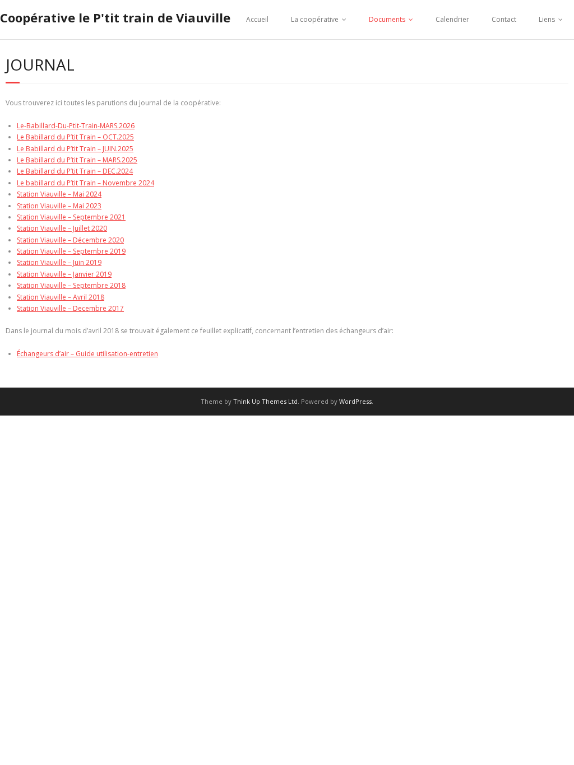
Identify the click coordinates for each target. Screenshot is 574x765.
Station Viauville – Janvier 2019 (64, 274)
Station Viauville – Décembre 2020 (70, 240)
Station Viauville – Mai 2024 (59, 194)
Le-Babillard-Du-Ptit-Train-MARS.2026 (76, 125)
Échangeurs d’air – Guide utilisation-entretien (87, 353)
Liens (547, 19)
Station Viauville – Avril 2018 (60, 297)
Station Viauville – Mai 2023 (59, 206)
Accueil (257, 19)
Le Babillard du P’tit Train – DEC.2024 (75, 171)
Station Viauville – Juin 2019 (59, 262)
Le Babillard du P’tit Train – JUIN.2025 (75, 148)
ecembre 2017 (101, 308)
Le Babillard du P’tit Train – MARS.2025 (77, 160)
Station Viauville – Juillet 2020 (62, 228)
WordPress (355, 401)
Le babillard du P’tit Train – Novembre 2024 (85, 183)
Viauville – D (59, 308)
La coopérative (315, 19)
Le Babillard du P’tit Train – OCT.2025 (75, 137)
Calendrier (452, 19)
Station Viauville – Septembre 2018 (71, 285)
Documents (387, 19)
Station (28, 308)
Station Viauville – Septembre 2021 (71, 217)
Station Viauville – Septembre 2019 (71, 251)
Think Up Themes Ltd (265, 401)
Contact (504, 19)
